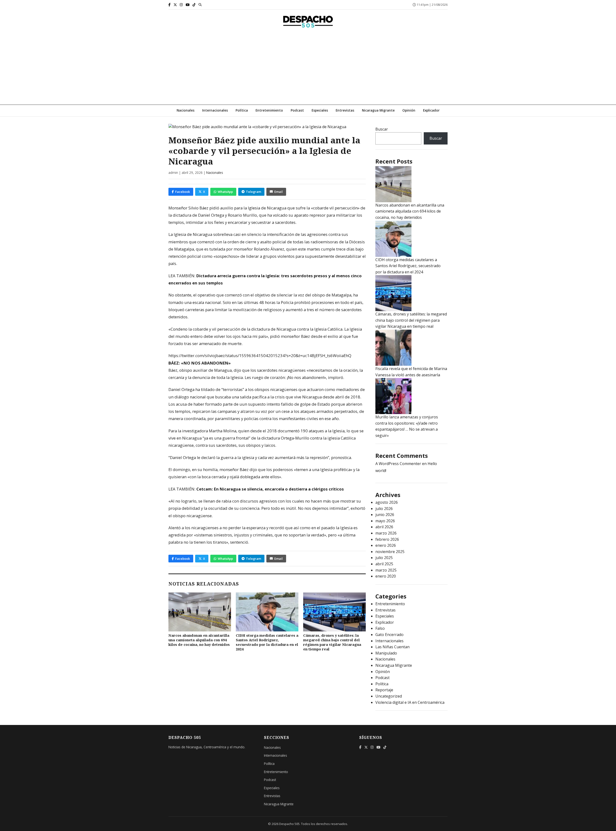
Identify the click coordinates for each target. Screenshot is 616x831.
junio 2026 (384, 514)
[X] (175, 4)
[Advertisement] (308, 68)
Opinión (408, 110)
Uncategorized (388, 696)
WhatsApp (225, 191)
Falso (380, 628)
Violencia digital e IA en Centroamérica (409, 702)
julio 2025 (384, 557)
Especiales (320, 110)
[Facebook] (169, 4)
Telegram (253, 191)
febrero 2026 (387, 539)
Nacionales (185, 110)
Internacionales (215, 110)
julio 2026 (384, 508)
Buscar (381, 129)
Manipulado (386, 653)
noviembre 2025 (389, 551)
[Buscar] (200, 4)
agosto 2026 (386, 502)
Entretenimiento (269, 110)
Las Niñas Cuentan (392, 646)
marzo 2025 (386, 570)
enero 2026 (385, 545)
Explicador (431, 110)
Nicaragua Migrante (378, 110)
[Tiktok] (194, 4)
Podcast (297, 110)
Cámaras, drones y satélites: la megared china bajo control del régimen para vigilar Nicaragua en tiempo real (332, 642)
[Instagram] (181, 4)
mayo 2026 (385, 520)
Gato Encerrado (389, 634)
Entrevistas (345, 110)
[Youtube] (188, 4)
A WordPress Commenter (398, 463)
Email (278, 191)
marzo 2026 (386, 533)
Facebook (182, 191)
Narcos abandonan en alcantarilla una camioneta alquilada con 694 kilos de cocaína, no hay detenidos (199, 640)
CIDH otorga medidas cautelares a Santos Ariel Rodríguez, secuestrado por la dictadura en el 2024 (267, 642)
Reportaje (384, 689)
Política (242, 110)
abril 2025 (384, 564)
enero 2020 (385, 576)
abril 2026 (384, 526)
